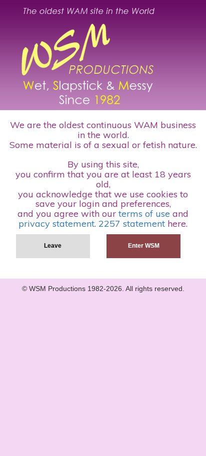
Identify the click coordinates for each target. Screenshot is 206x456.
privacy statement (56, 223)
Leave (53, 245)
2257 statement (131, 223)
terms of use (144, 213)
